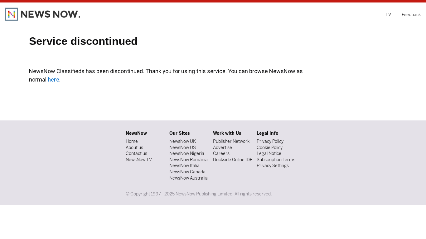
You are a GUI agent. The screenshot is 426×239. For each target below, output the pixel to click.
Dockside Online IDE (232, 159)
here (53, 79)
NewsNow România (188, 159)
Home (132, 141)
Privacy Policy (270, 141)
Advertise (222, 147)
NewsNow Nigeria (186, 153)
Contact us (136, 153)
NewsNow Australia (188, 178)
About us (134, 147)
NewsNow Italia (184, 165)
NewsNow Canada (187, 172)
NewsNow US (182, 147)
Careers (221, 153)
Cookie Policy (270, 147)
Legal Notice (269, 153)
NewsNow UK (182, 141)
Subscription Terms (276, 159)
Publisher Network (231, 141)
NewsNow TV (139, 159)
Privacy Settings (273, 165)
